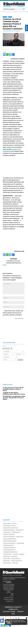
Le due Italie (7, 554)
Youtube (8, 592)
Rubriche (6, 560)
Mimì (22, 554)
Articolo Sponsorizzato (9, 525)
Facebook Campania (8, 588)
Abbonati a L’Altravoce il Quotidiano (12, 575)
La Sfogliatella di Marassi (10, 551)
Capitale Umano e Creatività (10, 527)
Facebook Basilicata (8, 585)
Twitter (9, 591)
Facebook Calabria (9, 587)
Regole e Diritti (16, 558)
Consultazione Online (8, 530)
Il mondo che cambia (9, 536)
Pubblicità (13, 609)
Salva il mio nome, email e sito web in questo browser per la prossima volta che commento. (13, 313)
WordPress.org (9, 601)
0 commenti (17, 31)
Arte (14, 523)
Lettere (15, 554)
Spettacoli (7, 562)
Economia (6, 532)
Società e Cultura (16, 560)
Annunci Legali (7, 523)
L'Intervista (20, 543)
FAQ (13, 614)
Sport (15, 562)
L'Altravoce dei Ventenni (9, 541)
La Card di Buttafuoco (9, 549)
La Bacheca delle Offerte (9, 547)
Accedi (11, 595)
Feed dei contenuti (8, 597)
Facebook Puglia (8, 589)
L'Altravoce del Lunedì (9, 543)
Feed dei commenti (8, 599)
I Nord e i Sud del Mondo (9, 538)
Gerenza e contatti (13, 607)
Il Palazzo (19, 536)
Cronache (19, 530)
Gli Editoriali (16, 532)
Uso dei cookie (9, 611)
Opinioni (14, 556)
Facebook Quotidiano (8, 584)
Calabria (5, 16)
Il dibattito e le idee (8, 534)
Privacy (20, 611)
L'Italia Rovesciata (8, 545)
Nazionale (6, 556)
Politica (10, 16)
